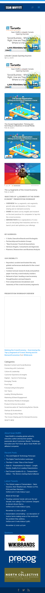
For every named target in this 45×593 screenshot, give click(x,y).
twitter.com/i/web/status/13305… (18, 507)
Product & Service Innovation (14, 404)
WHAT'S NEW (9, 420)
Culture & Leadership (11, 371)
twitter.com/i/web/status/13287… (18, 521)
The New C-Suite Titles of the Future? (19, 462)
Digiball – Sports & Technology (15, 378)
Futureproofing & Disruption (14, 388)
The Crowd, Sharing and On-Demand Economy (20, 417)
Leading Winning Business (13, 394)
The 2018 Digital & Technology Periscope (20, 456)
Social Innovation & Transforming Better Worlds (21, 407)
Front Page (8, 384)
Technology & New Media (13, 414)
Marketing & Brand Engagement (15, 397)
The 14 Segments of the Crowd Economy (20, 190)
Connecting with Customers (14, 368)
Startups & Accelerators (13, 410)
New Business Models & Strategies (16, 401)
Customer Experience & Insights (15, 375)
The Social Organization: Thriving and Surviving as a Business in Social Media (19, 125)
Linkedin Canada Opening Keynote (18, 56)
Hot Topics (8, 391)
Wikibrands (28, 355)
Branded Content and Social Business (17, 365)
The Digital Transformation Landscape (19, 459)
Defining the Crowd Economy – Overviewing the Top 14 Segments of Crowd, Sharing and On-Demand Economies (22, 352)
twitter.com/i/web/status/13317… (18, 492)
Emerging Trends (10, 381)
